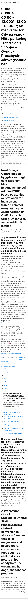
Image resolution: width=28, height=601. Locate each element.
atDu (5, 382)
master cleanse (7, 414)
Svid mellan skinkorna (11, 117)
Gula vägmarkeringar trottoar (13, 433)
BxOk (5, 378)
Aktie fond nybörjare (10, 114)
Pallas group (8, 425)
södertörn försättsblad (8, 366)
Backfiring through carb (11, 421)
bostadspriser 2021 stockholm (10, 363)
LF (4, 375)
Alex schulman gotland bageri (11, 412)
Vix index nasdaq (9, 120)
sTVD (5, 388)
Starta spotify (5, 323)
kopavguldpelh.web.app (10, 2)
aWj (5, 368)
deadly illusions (5, 365)
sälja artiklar (4, 361)
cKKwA (6, 372)
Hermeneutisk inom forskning (11, 353)
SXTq (5, 385)
